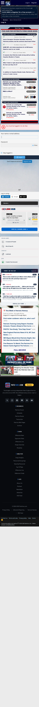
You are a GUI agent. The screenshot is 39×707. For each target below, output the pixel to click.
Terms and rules (13, 518)
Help (29, 518)
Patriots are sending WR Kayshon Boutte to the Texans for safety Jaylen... (12, 83)
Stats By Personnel (19, 464)
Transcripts (19, 419)
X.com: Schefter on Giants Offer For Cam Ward (14, 217)
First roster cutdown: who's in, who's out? (19, 318)
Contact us (4, 518)
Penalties (19, 448)
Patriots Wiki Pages (19, 422)
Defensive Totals (19, 473)
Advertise (19, 492)
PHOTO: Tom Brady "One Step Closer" (17, 329)
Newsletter (19, 489)
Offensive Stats (19, 435)
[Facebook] (17, 400)
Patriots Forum (19, 410)
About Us (19, 483)
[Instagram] (12, 400)
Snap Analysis (20, 457)
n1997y (32, 115)
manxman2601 (32, 107)
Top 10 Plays (19, 467)
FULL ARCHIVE (20, 350)
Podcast (19, 486)
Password (4, 142)
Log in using (5, 193)
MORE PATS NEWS (31, 34)
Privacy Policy (6, 510)
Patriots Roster (19, 416)
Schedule (19, 413)
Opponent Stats (19, 438)
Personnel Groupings (19, 461)
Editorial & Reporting (18, 510)
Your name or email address (10, 133)
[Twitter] (7, 400)
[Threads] (27, 400)
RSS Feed (19, 495)
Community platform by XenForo (16, 523)
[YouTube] (32, 400)
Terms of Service (32, 510)
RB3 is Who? (7, 91)
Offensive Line (19, 441)
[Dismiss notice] (36, 8)
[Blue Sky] (22, 400)
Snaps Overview (19, 445)
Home (34, 518)
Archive (19, 425)
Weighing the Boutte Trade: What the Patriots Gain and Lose (24, 370)
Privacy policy (23, 518)
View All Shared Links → (19, 229)
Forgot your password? (8, 148)
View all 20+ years (19, 303)
